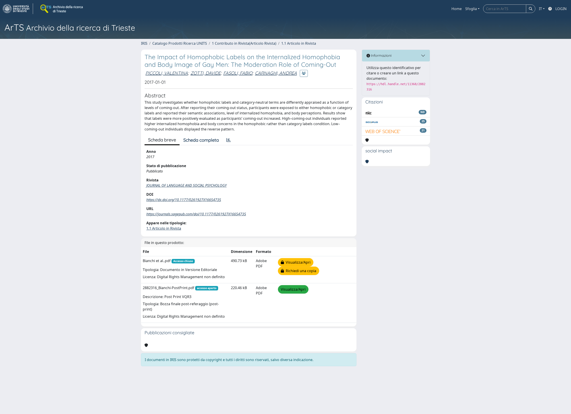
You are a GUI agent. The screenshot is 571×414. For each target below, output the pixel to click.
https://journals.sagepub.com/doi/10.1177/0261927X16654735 (196, 214)
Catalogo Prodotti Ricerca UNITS (179, 43)
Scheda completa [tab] (201, 140)
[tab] (229, 140)
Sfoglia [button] (471, 8)
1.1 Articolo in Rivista (298, 43)
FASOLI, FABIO (237, 73)
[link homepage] (18, 8)
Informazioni (380, 55)
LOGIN (561, 8)
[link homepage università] (62, 8)
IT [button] (540, 8)
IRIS (144, 43)
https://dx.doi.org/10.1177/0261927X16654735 (183, 199)
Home (456, 8)
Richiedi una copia (300, 270)
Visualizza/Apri (297, 262)
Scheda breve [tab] (162, 140)
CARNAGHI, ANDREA (276, 73)
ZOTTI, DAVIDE (205, 73)
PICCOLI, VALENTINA (166, 73)
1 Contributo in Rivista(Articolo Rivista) (244, 43)
